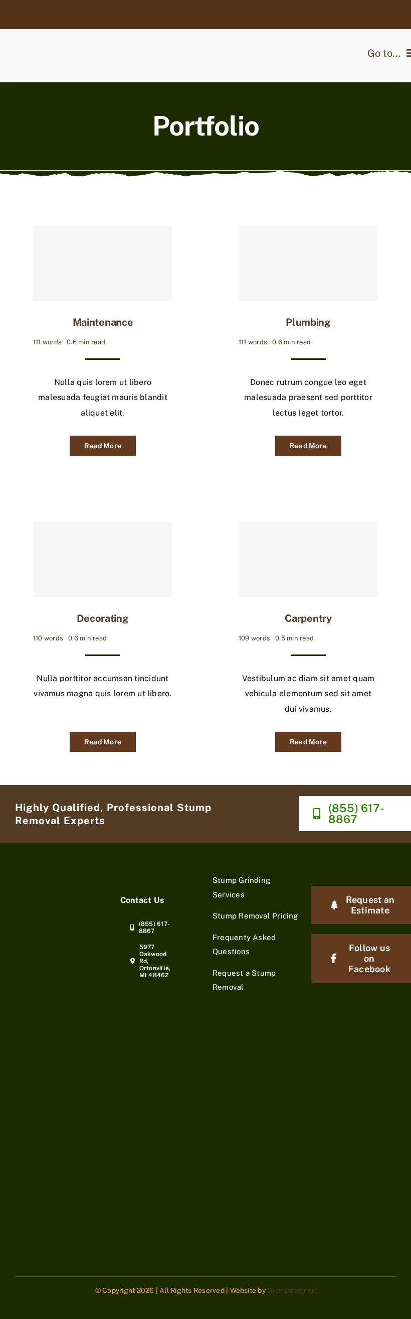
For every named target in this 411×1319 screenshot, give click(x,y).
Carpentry (308, 618)
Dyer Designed (291, 1290)
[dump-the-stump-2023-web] (68, 23)
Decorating (102, 618)
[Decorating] (102, 559)
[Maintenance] (102, 263)
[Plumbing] (308, 263)
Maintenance (103, 322)
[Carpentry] (308, 559)
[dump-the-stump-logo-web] (47, 877)
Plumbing (308, 322)
